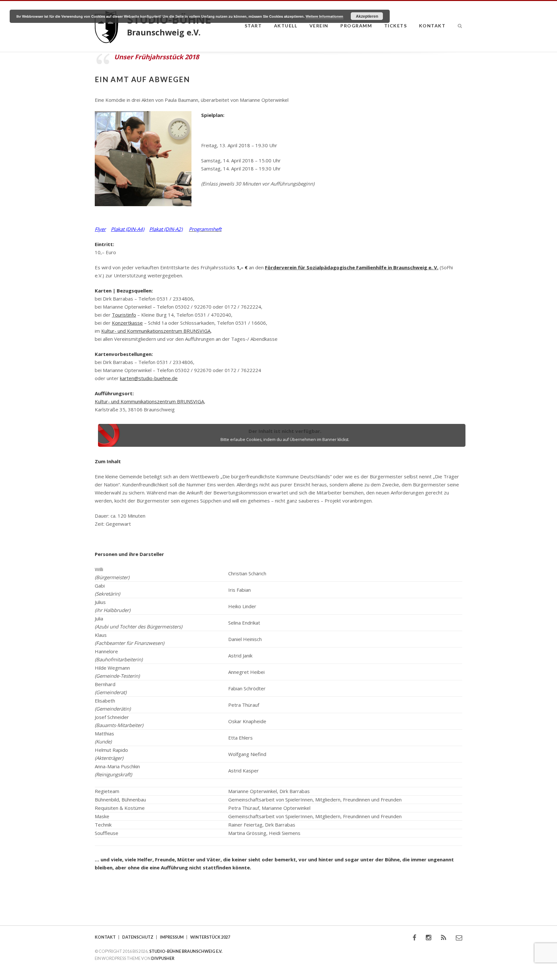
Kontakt (432, 25)
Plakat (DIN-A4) (127, 229)
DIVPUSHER (162, 958)
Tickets (395, 25)
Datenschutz (137, 937)
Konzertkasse (127, 323)
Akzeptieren (367, 16)
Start (253, 25)
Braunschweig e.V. (163, 32)
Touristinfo (124, 314)
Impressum (172, 937)
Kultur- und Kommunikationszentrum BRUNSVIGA (155, 331)
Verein (318, 25)
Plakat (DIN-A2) (165, 229)
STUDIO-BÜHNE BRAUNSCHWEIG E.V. (185, 951)
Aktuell (286, 25)
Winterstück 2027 (210, 937)
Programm (356, 25)
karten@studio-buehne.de (149, 378)
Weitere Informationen (324, 16)
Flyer (100, 229)
